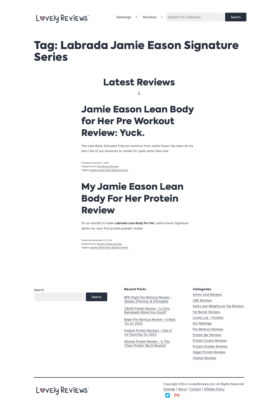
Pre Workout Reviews (108, 166)
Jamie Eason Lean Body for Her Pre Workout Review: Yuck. (137, 121)
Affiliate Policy (214, 389)
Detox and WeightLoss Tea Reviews (218, 306)
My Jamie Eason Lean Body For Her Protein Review (132, 199)
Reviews (150, 17)
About (182, 389)
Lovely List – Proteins (208, 317)
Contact (195, 389)
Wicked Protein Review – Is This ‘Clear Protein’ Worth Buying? (147, 343)
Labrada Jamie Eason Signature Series (108, 170)
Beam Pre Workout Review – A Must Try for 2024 (149, 321)
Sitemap (169, 389)
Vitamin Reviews (204, 358)
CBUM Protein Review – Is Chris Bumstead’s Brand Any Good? (147, 310)
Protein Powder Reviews (109, 244)
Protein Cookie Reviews (210, 340)
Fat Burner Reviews (206, 312)
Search (39, 290)
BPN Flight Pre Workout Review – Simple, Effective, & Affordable (148, 299)
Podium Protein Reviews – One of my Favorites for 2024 (148, 332)
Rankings (123, 17)
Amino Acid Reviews (207, 294)
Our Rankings (202, 323)
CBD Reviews (202, 300)
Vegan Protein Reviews (209, 352)
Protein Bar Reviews (207, 335)
